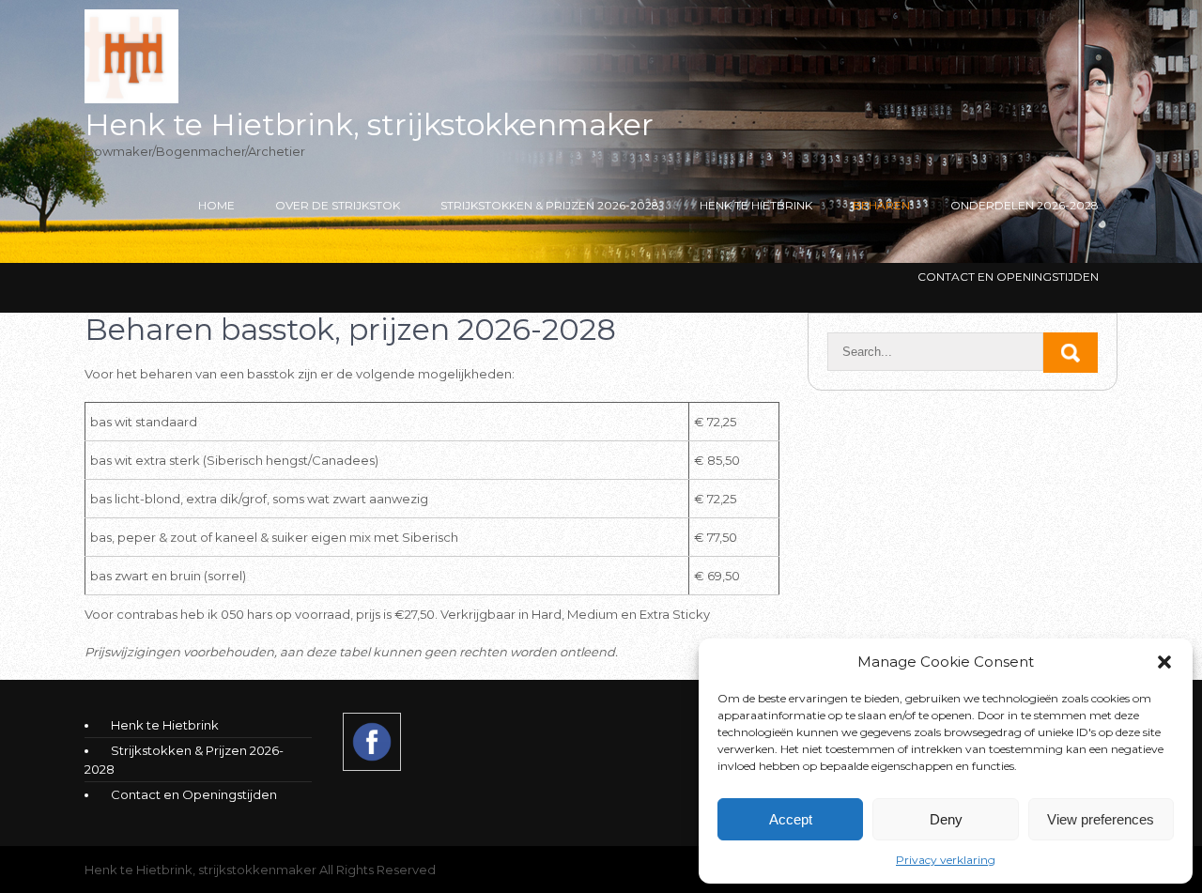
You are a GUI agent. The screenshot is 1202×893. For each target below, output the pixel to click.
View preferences (1100, 819)
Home (216, 205)
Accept (790, 819)
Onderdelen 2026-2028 (1024, 205)
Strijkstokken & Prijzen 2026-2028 (549, 205)
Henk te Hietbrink (756, 205)
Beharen (881, 205)
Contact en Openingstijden (1008, 276)
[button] (1164, 662)
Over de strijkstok (337, 205)
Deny (946, 819)
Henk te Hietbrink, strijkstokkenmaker (369, 124)
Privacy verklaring (945, 860)
